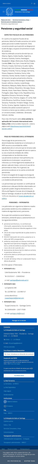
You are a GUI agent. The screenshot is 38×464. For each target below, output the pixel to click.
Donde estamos (9, 395)
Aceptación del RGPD (10, 358)
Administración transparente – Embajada (16, 439)
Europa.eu (9, 406)
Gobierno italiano (7, 3)
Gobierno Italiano (12, 401)
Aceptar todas (29, 461)
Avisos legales (17, 364)
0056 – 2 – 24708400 (13, 339)
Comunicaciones (9, 432)
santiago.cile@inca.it (17, 313)
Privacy (11, 364)
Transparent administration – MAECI (15, 442)
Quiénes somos (8, 421)
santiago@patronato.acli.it (19, 280)
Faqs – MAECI (8, 413)
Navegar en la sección (19, 320)
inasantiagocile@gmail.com (14, 298)
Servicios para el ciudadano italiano (11, 22)
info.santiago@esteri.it (15, 343)
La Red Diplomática (9, 387)
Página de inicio (6, 20)
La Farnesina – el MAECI (11, 384)
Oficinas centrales (9, 347)
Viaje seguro (7, 391)
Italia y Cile (7, 425)
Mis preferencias (14, 461)
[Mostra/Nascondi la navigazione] (4, 12)
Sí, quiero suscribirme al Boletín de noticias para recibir (18, 368)
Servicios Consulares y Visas (21, 20)
